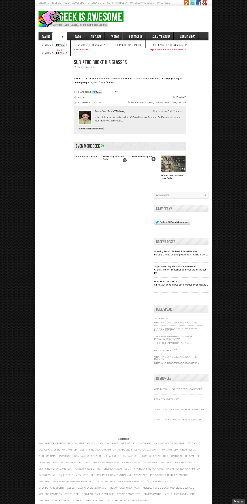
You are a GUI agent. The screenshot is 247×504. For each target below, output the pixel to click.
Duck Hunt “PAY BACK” (86, 156)
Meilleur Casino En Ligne (180, 494)
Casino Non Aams (108, 443)
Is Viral (56, 3)
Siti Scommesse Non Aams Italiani (111, 475)
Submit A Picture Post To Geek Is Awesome (179, 409)
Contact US (135, 37)
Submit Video (187, 37)
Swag (78, 37)
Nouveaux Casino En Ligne (98, 494)
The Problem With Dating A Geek (173, 336)
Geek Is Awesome (74, 3)
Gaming (46, 37)
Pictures (96, 37)
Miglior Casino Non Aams (136, 443)
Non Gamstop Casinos (54, 45)
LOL (63, 37)
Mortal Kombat (170, 103)
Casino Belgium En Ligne (73, 475)
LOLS (94, 103)
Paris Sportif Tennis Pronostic (169, 475)
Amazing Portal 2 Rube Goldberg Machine (175, 251)
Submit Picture (161, 37)
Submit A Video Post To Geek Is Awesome (178, 419)
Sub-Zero (181, 103)
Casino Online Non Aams (148, 469)
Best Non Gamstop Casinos (55, 456)
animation (144, 103)
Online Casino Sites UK (117, 469)
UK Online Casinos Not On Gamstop (60, 462)
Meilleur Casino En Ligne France (59, 494)
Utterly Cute (96, 3)
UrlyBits (44, 3)
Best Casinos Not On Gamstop (169, 45)
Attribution (161, 389)
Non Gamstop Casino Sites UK (178, 450)
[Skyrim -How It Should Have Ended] (173, 173)
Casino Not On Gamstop (91, 45)
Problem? (181, 97)
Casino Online (47, 475)
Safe (174, 78)
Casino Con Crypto (128, 494)
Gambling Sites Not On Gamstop (58, 450)
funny (151, 103)
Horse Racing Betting (87, 469)
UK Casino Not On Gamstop (55, 469)
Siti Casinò (194, 443)
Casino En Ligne (105, 481)
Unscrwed (163, 3)
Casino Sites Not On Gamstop (101, 462)
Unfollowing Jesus (142, 3)
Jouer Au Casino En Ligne (87, 500)
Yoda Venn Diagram (142, 156)
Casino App (140, 475)
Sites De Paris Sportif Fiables (56, 488)
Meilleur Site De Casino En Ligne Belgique (168, 488)
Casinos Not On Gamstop (169, 443)
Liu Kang (159, 103)
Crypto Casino (152, 494)
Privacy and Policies (166, 399)
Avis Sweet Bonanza (130, 481)
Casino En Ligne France (92, 488)
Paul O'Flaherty (116, 111)
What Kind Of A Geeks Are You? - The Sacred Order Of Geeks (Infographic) (177, 323)
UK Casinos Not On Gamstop (120, 456)
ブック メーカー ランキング (159, 481)
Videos (115, 37)
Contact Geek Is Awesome (187, 389)
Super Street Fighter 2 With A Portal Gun (174, 266)
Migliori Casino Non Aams (124, 488)
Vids (100, 103)
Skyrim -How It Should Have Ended (172, 177)
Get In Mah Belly (117, 3)
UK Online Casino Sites (154, 456)
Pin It (117, 91)
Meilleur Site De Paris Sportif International (66, 481)
